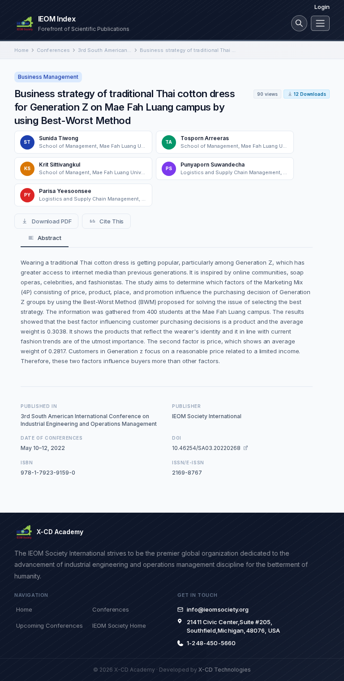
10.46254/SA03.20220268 (206, 448)
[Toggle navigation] (320, 23)
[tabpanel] (167, 311)
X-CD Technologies (224, 669)
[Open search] (299, 23)
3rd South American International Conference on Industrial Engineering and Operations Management (105, 50)
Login (322, 6)
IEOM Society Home (119, 625)
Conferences (53, 50)
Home (21, 50)
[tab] (45, 238)
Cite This (111, 221)
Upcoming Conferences (49, 625)
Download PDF (52, 221)
